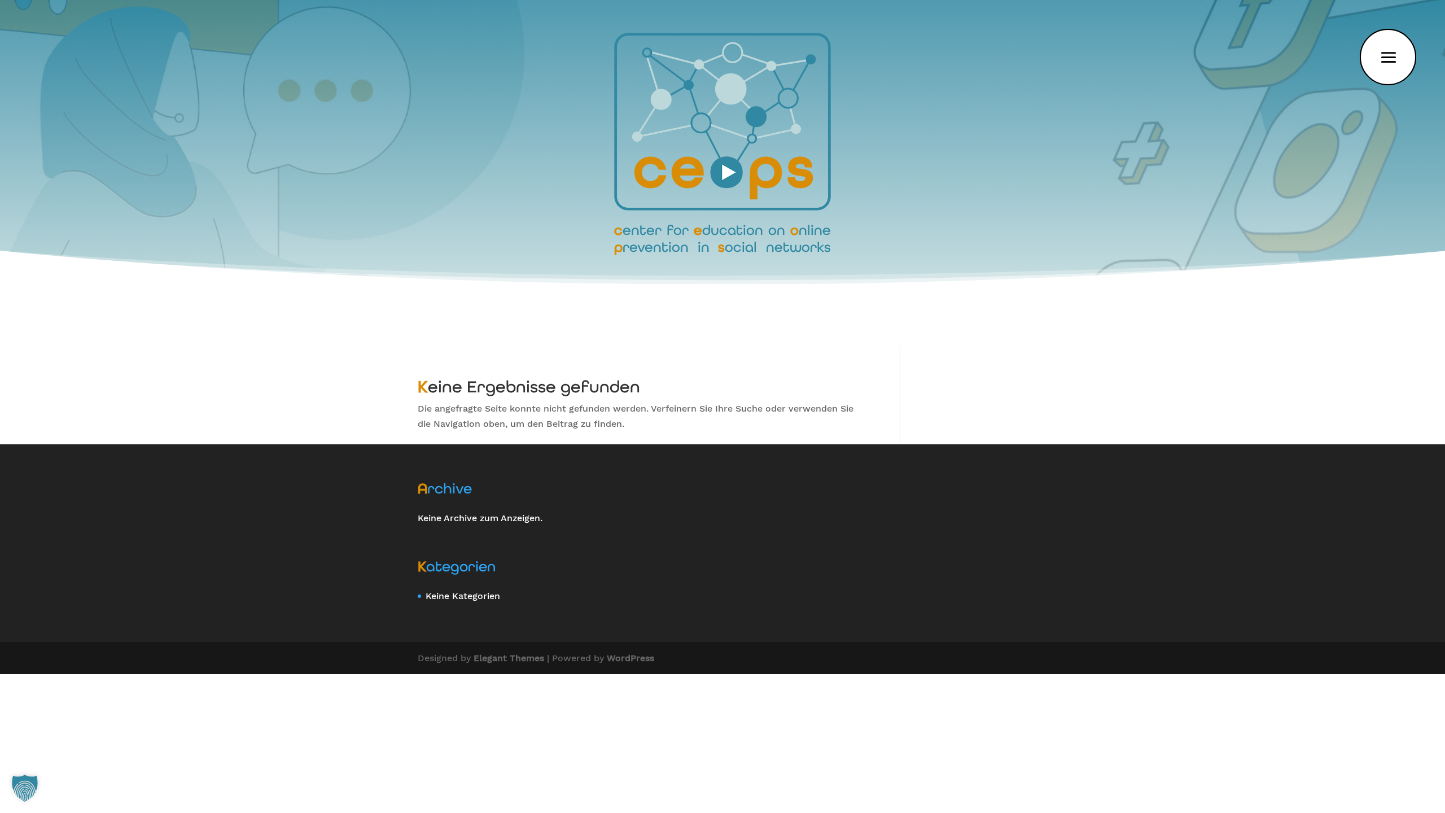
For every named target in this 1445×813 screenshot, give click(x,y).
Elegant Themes (509, 658)
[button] (25, 788)
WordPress (630, 658)
